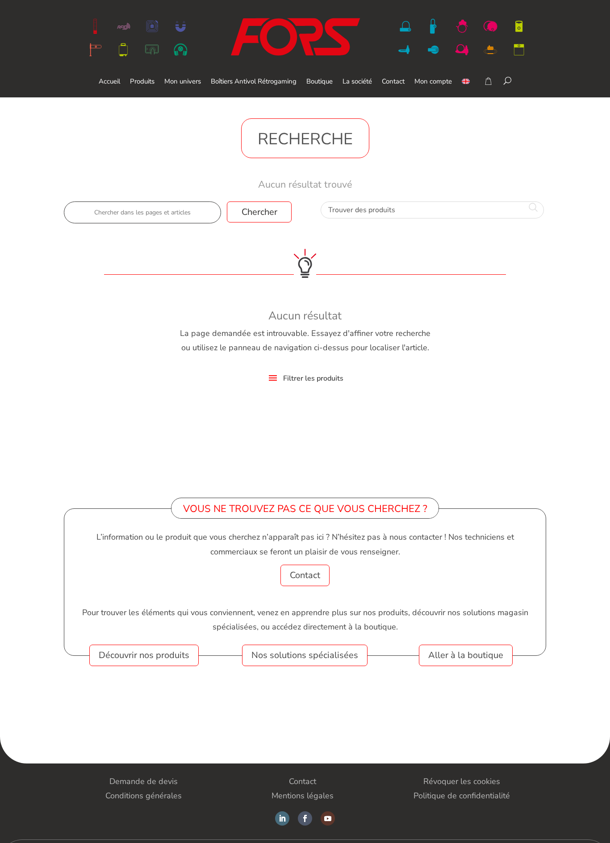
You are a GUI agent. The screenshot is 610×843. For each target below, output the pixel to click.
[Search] (507, 80)
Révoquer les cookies (461, 781)
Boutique (319, 82)
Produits (142, 82)
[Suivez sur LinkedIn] (282, 818)
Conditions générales (143, 795)
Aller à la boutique (465, 655)
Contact (393, 82)
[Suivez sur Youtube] (328, 818)
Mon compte (433, 82)
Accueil (109, 82)
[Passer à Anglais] (466, 87)
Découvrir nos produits (144, 655)
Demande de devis (143, 781)
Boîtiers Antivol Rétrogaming (254, 82)
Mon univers (182, 82)
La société (357, 82)
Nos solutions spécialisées (304, 655)
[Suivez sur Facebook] (305, 818)
